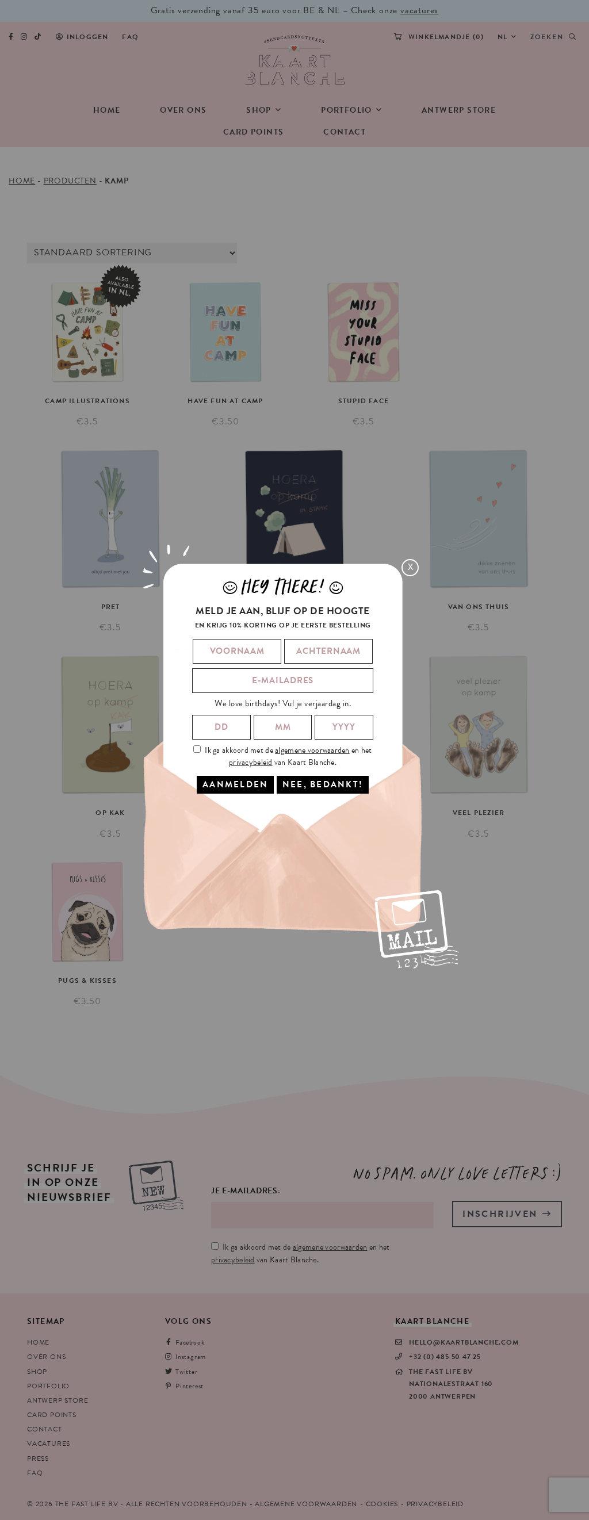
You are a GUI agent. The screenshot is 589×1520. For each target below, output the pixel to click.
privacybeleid (251, 762)
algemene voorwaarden (312, 750)
